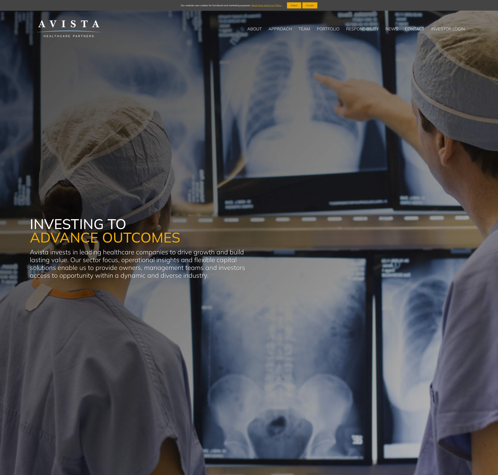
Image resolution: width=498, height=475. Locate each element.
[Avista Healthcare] (69, 28)
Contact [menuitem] (414, 28)
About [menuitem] (254, 28)
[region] (249, 5)
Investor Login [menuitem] (448, 28)
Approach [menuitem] (280, 28)
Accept (310, 5)
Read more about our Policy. (266, 5)
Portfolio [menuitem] (328, 28)
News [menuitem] (391, 28)
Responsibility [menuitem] (362, 28)
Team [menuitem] (304, 28)
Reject (294, 5)
